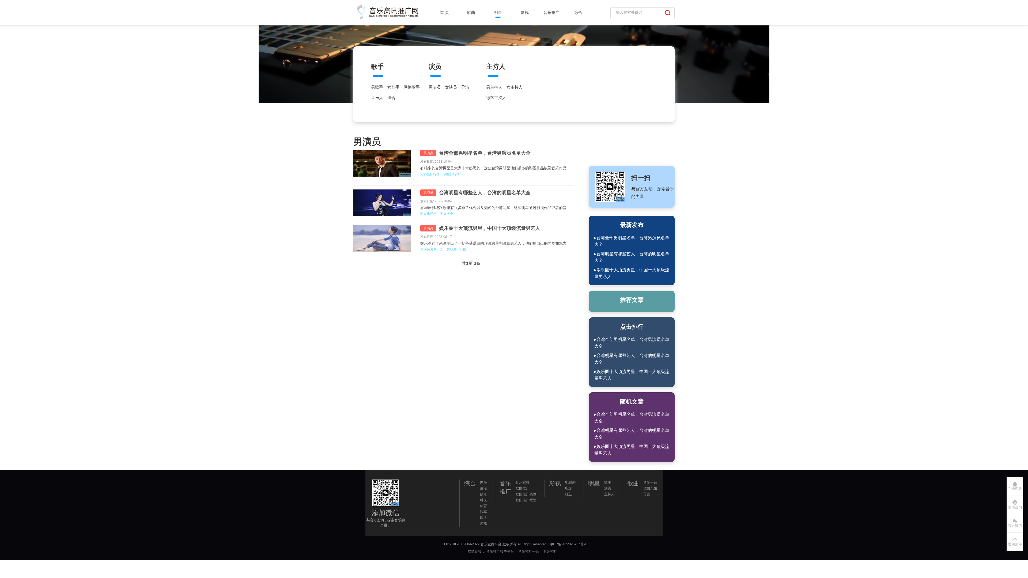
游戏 (483, 524)
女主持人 (515, 87)
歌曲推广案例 (526, 494)
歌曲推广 (523, 488)
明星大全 (446, 214)
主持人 (495, 66)
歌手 (377, 66)
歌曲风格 (650, 488)
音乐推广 (551, 12)
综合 (578, 12)
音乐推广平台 (529, 551)
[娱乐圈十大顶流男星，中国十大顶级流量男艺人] (382, 238)
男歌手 (377, 87)
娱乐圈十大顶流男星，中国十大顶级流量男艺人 (489, 228)
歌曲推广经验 (526, 500)
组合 (391, 98)
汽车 (483, 512)
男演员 (435, 87)
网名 (483, 518)
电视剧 (570, 482)
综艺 (568, 494)
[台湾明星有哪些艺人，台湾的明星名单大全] (382, 202)
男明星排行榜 (430, 174)
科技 (483, 500)
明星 (498, 12)
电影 (568, 488)
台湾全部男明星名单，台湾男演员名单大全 (485, 153)
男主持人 (494, 87)
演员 (435, 66)
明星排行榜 (452, 174)
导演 (465, 87)
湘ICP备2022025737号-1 (568, 544)
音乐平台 (650, 482)
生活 (483, 488)
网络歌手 (412, 87)
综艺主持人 (496, 98)
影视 (525, 12)
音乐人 (377, 98)
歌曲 (471, 12)
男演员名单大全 (431, 249)
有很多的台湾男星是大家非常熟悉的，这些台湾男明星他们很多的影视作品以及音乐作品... (495, 168)
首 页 (444, 12)
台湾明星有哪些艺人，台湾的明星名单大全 (485, 192)
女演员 (451, 87)
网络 (483, 482)
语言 (646, 494)
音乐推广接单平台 (500, 551)
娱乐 (483, 494)
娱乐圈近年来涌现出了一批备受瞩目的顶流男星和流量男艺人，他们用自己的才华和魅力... (495, 243)
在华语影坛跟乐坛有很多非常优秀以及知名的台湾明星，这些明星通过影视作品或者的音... (495, 208)
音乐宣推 (523, 482)
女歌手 (393, 87)
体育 (483, 506)
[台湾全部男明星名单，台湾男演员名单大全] (382, 163)
